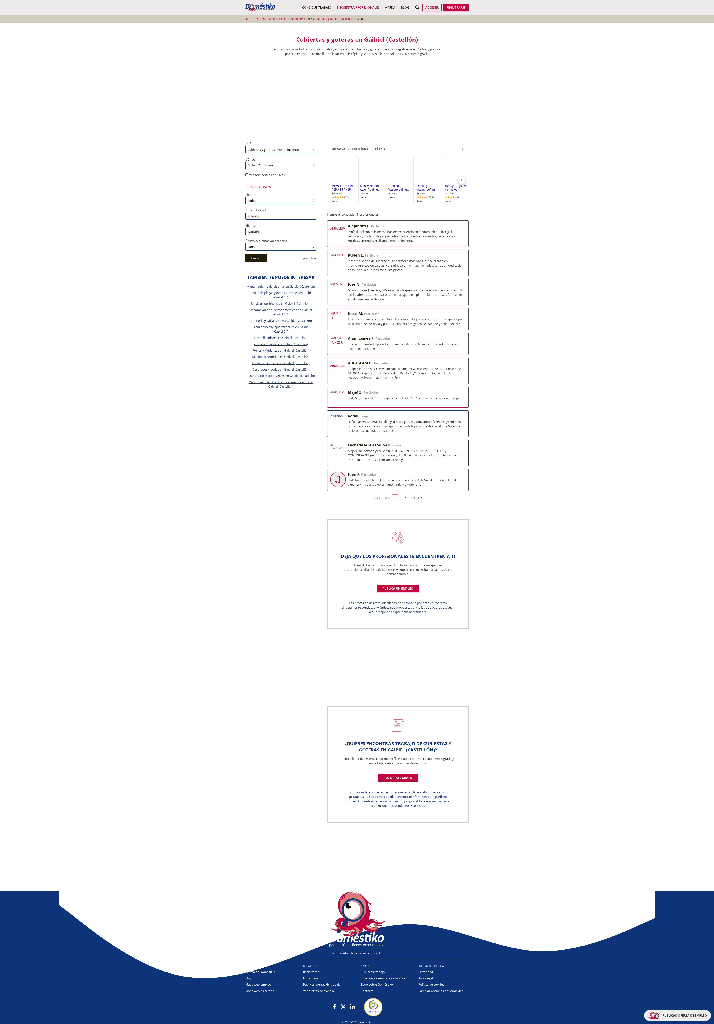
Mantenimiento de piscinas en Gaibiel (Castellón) (281, 286)
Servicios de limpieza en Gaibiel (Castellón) (281, 304)
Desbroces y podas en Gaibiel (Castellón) (280, 369)
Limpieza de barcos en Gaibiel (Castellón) (281, 363)
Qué (248, 144)
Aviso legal (425, 978)
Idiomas (251, 226)
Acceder (432, 7)
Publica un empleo (397, 588)
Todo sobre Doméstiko (377, 985)
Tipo (248, 195)
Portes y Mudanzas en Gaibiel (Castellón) (280, 350)
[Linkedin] (352, 1007)
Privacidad (425, 972)
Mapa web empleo (258, 985)
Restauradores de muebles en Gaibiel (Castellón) (281, 376)
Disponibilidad (255, 210)
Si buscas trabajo (373, 972)
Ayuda (390, 7)
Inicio (248, 18)
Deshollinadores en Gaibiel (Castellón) (281, 338)
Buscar (256, 258)
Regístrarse (456, 7)
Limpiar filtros (307, 258)
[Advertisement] (355, 99)
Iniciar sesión (312, 978)
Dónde (250, 159)
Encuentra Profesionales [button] (358, 7)
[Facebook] (335, 1007)
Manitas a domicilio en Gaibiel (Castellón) (281, 357)
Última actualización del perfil (266, 241)
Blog (405, 7)
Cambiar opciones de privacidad (441, 991)
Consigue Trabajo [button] (316, 7)
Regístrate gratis (397, 778)
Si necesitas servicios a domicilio (383, 978)
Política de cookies (431, 985)
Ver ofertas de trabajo (318, 991)
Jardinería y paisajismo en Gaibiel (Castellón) (281, 321)
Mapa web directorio (259, 991)
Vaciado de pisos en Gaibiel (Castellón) (281, 344)
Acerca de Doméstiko (260, 972)
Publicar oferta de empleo (684, 1015)
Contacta (367, 991)
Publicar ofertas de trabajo (322, 985)
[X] (343, 1007)
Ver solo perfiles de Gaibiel (267, 175)
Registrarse (311, 972)
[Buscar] (417, 7)
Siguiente (412, 498)
